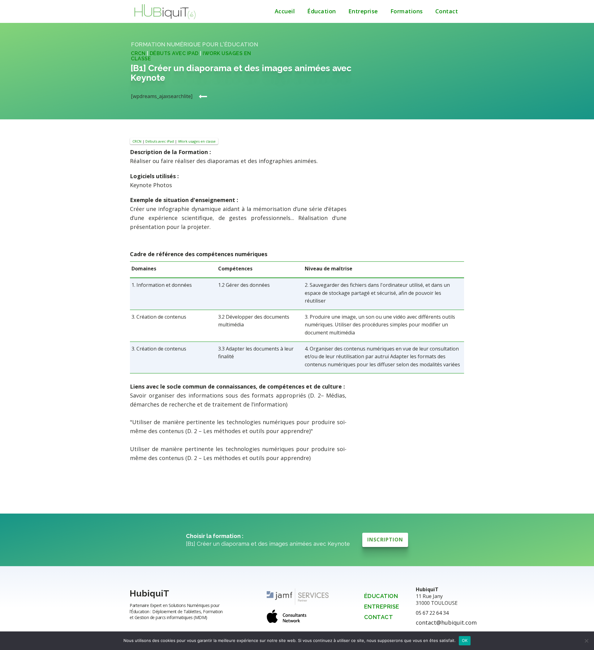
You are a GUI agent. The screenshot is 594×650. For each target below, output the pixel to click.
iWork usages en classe (197, 141)
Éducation (321, 11)
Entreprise (363, 11)
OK (465, 640)
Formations (406, 11)
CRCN (138, 53)
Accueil (285, 11)
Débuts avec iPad (174, 53)
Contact (446, 11)
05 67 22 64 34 (432, 612)
